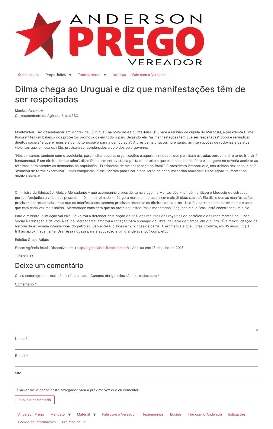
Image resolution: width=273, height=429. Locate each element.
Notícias (119, 75)
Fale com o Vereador (149, 75)
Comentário (26, 284)
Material (83, 414)
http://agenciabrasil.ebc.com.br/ (102, 248)
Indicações (236, 414)
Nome (21, 338)
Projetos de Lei (74, 422)
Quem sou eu (28, 75)
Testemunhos (153, 414)
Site (18, 373)
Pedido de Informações (37, 422)
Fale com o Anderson (204, 414)
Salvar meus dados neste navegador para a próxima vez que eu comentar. (79, 390)
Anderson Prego (31, 414)
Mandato (58, 414)
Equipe (175, 414)
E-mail (21, 355)
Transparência (89, 75)
